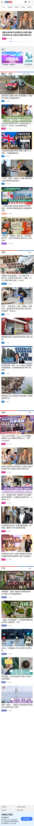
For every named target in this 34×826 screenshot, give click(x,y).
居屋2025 (17, 7)
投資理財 (4, 213)
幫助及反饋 (20, 810)
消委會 (23, 7)
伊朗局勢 (10, 7)
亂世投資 (29, 7)
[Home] (8, 2)
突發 (3, 101)
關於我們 (3, 810)
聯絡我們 (3, 807)
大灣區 (3, 682)
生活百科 (5, 38)
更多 (29, 252)
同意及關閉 (26, 819)
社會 (3, 156)
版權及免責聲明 (21, 807)
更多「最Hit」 (27, 74)
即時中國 (4, 597)
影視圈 (3, 128)
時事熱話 (4, 283)
